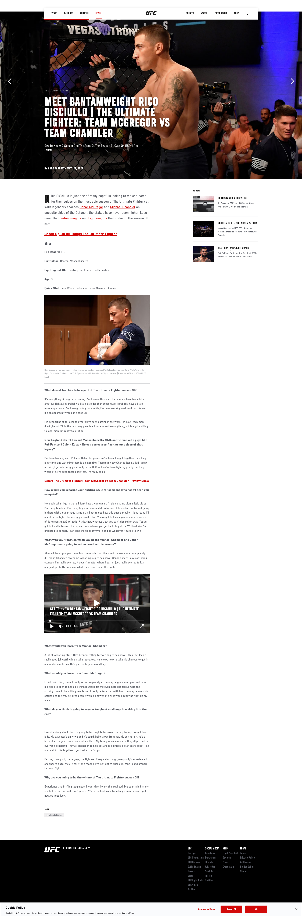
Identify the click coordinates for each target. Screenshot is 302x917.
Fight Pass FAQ (230, 853)
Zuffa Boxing (221, 13)
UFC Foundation (196, 857)
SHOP (236, 13)
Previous (11, 81)
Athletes (84, 13)
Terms (243, 853)
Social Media (212, 848)
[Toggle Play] (52, 626)
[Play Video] (97, 603)
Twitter (209, 880)
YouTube (209, 871)
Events (54, 13)
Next (291, 81)
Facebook (210, 853)
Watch (204, 13)
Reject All (231, 909)
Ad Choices (245, 862)
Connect (190, 13)
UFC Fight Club (195, 880)
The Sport (192, 853)
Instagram (210, 857)
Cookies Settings (206, 909)
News (97, 13)
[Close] (296, 909)
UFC (190, 848)
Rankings (68, 13)
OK (256, 909)
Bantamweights (69, 218)
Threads (209, 862)
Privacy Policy (247, 857)
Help (225, 848)
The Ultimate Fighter (54, 815)
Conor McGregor (91, 207)
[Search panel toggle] (246, 13)
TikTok (208, 876)
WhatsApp (210, 866)
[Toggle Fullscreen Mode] (142, 626)
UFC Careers (194, 862)
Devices (227, 857)
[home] (151, 13)
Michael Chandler (122, 207)
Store (190, 876)
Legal (243, 848)
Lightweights (97, 218)
